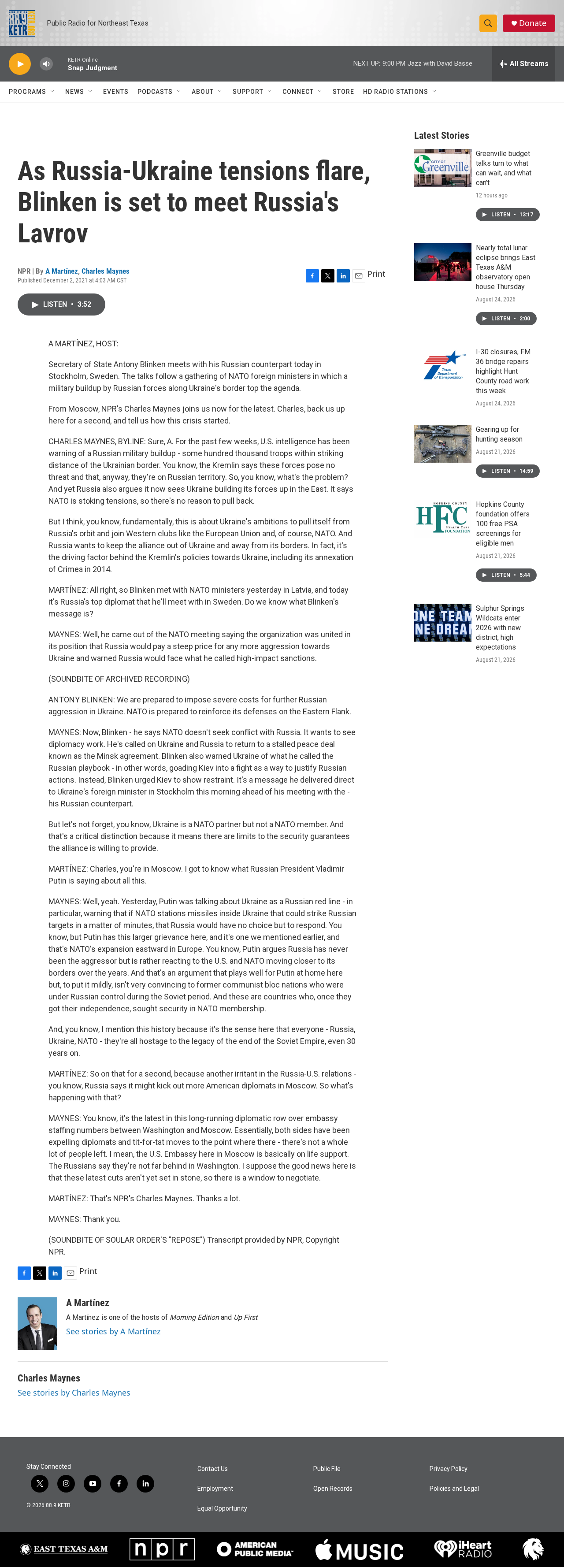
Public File (327, 1469)
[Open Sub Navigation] (52, 91)
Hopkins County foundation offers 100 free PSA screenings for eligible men (503, 523)
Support (248, 91)
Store (343, 91)
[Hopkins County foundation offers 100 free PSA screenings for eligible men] (442, 519)
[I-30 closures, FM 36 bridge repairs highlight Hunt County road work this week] (442, 366)
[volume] (46, 64)
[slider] (60, 63)
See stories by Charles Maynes (74, 1392)
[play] (20, 64)
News (74, 91)
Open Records (332, 1488)
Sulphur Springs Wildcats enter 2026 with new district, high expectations (500, 627)
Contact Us (212, 1469)
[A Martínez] (37, 1323)
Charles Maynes (106, 271)
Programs (27, 91)
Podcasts (155, 91)
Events (116, 91)
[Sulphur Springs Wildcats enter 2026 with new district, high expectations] (442, 623)
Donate (532, 23)
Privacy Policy (449, 1469)
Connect (298, 91)
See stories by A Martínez (113, 1331)
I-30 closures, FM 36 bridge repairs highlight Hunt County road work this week (503, 371)
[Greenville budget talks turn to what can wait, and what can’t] (442, 168)
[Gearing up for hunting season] (442, 444)
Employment (215, 1488)
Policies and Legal (454, 1488)
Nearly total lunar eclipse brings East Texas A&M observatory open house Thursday (505, 267)
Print (376, 273)
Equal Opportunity (222, 1508)
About (203, 91)
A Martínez (61, 271)
